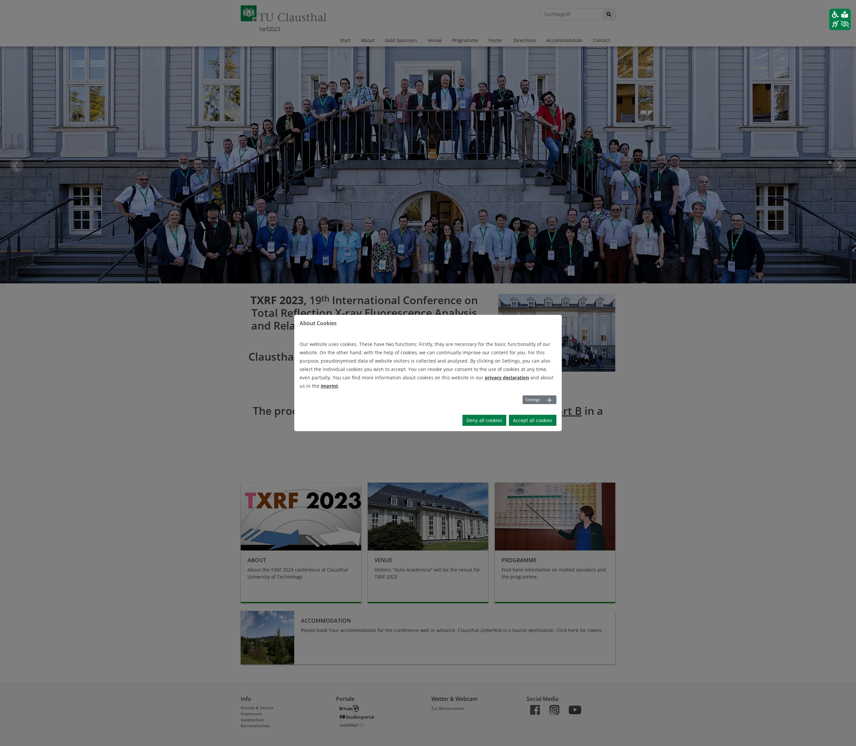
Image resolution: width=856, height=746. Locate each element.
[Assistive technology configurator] (840, 19)
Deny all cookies (484, 420)
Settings (532, 399)
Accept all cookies (532, 420)
